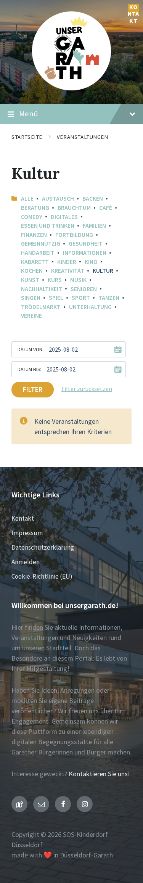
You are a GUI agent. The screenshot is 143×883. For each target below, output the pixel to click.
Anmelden (25, 562)
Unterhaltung (90, 306)
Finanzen (34, 234)
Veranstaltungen (82, 136)
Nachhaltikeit (41, 289)
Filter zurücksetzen (86, 388)
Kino (91, 261)
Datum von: (30, 349)
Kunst (30, 279)
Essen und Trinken (47, 225)
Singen (30, 297)
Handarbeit (38, 252)
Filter (32, 389)
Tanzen (108, 297)
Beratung (35, 207)
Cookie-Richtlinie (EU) (41, 576)
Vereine (31, 315)
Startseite (26, 136)
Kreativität (67, 270)
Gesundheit (86, 243)
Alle (27, 198)
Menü (28, 114)
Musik (78, 279)
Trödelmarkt (41, 306)
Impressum (27, 533)
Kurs (55, 279)
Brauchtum (74, 207)
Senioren (84, 289)
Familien (94, 225)
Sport (81, 297)
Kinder (66, 261)
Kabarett (35, 261)
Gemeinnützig (40, 243)
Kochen (32, 270)
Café (105, 207)
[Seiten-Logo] (71, 88)
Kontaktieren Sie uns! (99, 773)
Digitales (64, 216)
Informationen (84, 252)
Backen (92, 198)
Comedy (31, 216)
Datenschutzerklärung (42, 547)
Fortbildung (74, 234)
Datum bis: (29, 369)
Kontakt (133, 9)
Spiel (56, 297)
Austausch (58, 198)
